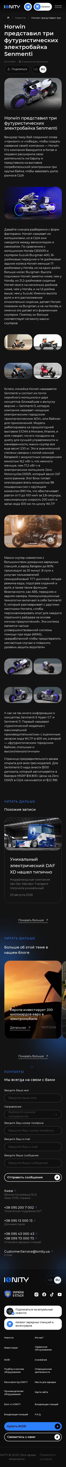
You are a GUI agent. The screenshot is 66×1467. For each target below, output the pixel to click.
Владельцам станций (46, 1404)
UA (35, 69)
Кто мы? (39, 1337)
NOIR (7, 1359)
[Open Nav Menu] (58, 6)
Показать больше (31, 920)
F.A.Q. (38, 1414)
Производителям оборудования (13, 1393)
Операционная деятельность (43, 1370)
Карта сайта (41, 1392)
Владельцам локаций (16, 1414)
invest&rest (41, 1359)
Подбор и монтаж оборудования (14, 1370)
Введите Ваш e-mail (17, 1139)
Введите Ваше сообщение (21, 1155)
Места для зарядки (45, 1382)
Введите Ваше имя (16, 1090)
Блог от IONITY (12, 1404)
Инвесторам (11, 1347)
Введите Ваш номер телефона (23, 1123)
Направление (12, 1106)
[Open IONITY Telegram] (28, 7)
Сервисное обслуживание (43, 1348)
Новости (21, 18)
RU (43, 69)
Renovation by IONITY (16, 1382)
